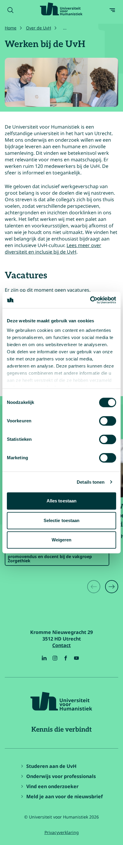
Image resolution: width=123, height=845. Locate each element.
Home (10, 28)
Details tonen (90, 482)
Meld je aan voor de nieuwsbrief (64, 796)
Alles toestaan (61, 500)
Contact (61, 645)
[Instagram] (55, 658)
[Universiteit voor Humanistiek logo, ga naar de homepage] (61, 8)
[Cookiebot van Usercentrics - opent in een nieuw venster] (90, 300)
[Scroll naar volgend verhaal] (111, 586)
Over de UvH (38, 28)
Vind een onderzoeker (52, 786)
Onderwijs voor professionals (61, 776)
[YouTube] (76, 658)
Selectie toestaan (62, 520)
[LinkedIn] (44, 658)
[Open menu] (112, 10)
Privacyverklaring (61, 832)
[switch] (107, 421)
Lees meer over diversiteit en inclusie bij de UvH (53, 248)
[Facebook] (65, 658)
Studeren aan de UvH (51, 766)
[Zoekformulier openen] (10, 10)
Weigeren (62, 539)
